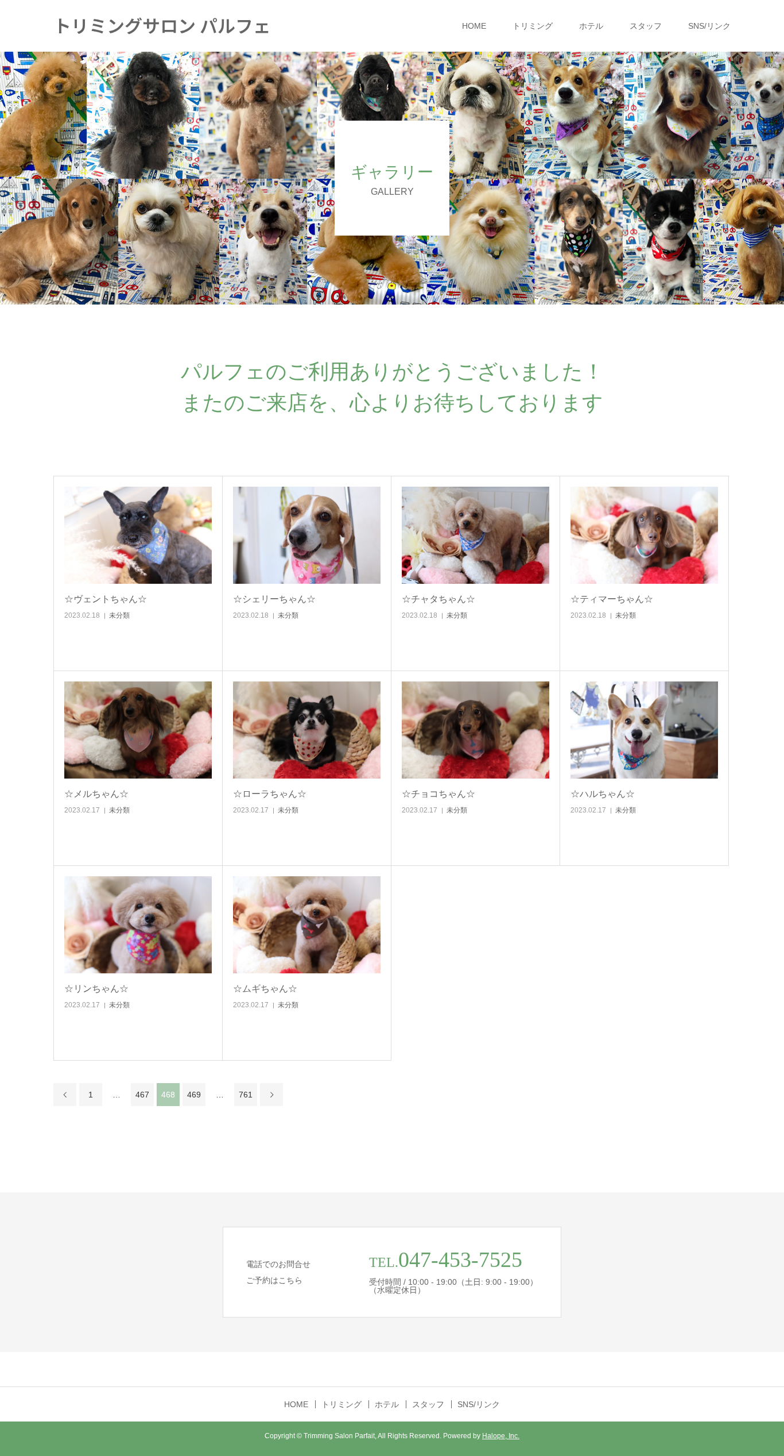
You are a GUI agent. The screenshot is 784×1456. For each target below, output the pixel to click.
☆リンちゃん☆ (96, 988)
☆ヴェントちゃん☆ (105, 599)
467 (142, 1094)
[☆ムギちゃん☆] (307, 924)
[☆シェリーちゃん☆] (307, 535)
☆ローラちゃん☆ (269, 794)
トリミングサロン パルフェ (162, 25)
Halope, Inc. (500, 1436)
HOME (474, 25)
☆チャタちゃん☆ (438, 599)
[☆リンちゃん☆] (138, 924)
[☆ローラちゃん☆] (307, 730)
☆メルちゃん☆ (96, 794)
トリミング (533, 25)
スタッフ (646, 25)
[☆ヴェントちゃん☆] (138, 535)
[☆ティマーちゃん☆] (644, 535)
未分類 (119, 615)
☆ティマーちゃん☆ (611, 599)
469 (194, 1094)
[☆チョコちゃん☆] (475, 730)
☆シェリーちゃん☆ (274, 599)
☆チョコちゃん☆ (438, 794)
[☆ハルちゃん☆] (644, 730)
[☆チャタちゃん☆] (475, 535)
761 (246, 1094)
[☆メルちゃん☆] (138, 730)
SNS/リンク (709, 25)
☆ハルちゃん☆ (602, 794)
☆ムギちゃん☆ (265, 988)
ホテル (591, 25)
